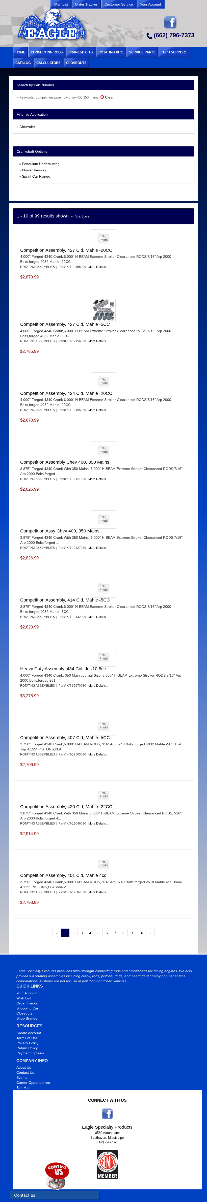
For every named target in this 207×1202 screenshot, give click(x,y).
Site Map (23, 1088)
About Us (23, 1067)
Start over (83, 216)
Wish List (23, 998)
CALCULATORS (48, 63)
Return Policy (27, 1048)
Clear (109, 97)
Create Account (28, 1033)
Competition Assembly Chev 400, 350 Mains (64, 462)
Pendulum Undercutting (41, 164)
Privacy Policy (27, 1043)
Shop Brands (26, 1018)
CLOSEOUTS (76, 63)
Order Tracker (27, 1003)
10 (141, 933)
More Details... (98, 267)
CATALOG (23, 63)
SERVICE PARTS (142, 52)
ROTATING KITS (110, 52)
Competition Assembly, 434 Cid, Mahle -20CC (66, 393)
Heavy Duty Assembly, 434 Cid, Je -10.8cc (63, 668)
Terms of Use (27, 1038)
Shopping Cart (27, 1008)
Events (21, 1078)
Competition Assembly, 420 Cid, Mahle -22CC (66, 806)
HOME (20, 52)
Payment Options (30, 1053)
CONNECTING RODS (47, 52)
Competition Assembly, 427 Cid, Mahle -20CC (66, 250)
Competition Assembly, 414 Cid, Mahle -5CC (65, 600)
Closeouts (24, 1013)
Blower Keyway (34, 170)
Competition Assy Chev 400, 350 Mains (59, 530)
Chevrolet (27, 127)
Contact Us (25, 1072)
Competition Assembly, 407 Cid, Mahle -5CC (65, 737)
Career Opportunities (33, 1083)
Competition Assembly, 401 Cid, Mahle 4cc (63, 875)
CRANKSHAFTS (80, 52)
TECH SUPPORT (174, 52)
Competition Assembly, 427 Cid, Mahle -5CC (65, 324)
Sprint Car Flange (36, 176)
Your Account (26, 993)
